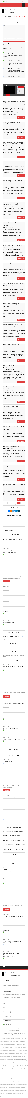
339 (8, 505)
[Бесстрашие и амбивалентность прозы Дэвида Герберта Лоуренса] (14, 564)
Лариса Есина (6, 817)
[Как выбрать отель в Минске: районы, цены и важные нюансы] (6, 921)
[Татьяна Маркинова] (14, 773)
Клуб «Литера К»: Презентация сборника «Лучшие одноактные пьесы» (16, 975)
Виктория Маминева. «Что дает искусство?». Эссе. (14, 485)
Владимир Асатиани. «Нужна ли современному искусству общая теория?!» (13, 304)
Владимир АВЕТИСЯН (8, 365)
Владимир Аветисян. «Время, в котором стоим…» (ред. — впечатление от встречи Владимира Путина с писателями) (13, 346)
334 (15, 503)
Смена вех (5, 588)
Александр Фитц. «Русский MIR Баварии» (13, 283)
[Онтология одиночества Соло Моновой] (6, 11)
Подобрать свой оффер (8, 530)
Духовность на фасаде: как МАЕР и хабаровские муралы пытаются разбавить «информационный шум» (13, 63)
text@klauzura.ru (9, 1015)
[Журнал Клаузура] (6, 2)
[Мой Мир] (15, 511)
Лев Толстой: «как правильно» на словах (12, 599)
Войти (4, 867)
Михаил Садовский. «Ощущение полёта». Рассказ (14, 739)
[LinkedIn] (17, 511)
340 (11, 505)
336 (22, 503)
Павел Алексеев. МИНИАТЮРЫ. (11, 446)
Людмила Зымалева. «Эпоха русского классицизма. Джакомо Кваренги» (12, 203)
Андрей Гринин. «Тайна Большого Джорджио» (11, 407)
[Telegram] (13, 511)
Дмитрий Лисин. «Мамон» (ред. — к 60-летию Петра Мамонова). (12, 325)
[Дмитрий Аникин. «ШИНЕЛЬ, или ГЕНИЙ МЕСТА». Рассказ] (14, 680)
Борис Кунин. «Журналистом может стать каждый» (13, 264)
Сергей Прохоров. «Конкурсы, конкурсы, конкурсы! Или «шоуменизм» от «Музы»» (13, 143)
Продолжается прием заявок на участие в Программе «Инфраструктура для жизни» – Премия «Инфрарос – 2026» (12, 955)
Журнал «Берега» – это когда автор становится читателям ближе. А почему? (13, 55)
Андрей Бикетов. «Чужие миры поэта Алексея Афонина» (12, 123)
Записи (5, 869)
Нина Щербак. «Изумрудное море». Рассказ (12, 728)
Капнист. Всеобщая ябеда (8, 622)
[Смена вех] (6, 591)
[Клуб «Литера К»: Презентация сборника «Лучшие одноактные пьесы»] (6, 974)
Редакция (19, 43)
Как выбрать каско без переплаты (11, 881)
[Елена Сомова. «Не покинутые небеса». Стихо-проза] (6, 721)
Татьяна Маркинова (7, 761)
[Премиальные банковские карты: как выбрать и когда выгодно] (6, 933)
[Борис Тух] (6, 805)
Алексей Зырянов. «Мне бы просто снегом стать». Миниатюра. (13, 427)
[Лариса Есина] (6, 821)
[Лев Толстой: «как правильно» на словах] (6, 602)
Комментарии (7, 871)
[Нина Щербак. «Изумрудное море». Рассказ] (6, 731)
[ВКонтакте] (9, 511)
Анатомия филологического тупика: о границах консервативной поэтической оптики (14, 835)
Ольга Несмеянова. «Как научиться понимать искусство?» (14, 387)
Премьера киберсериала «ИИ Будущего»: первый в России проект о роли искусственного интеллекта (14, 72)
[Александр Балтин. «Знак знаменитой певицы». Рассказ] (6, 708)
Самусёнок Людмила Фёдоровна (10, 813)
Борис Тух (5, 802)
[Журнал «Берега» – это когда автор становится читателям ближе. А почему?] (5, 53)
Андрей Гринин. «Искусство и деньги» (12, 245)
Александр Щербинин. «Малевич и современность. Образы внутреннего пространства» (12, 224)
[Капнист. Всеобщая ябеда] (6, 625)
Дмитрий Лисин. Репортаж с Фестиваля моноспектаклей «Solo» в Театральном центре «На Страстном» (12, 182)
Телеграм (23, 1)
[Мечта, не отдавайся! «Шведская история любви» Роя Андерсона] (14, 33)
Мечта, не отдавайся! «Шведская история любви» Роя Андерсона (13, 39)
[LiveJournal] (19, 511)
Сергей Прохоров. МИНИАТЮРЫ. (11, 466)
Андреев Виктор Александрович (10, 797)
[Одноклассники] (11, 511)
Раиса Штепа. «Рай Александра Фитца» (12, 162)
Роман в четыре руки (19, 831)
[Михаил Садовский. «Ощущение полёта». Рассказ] (6, 742)
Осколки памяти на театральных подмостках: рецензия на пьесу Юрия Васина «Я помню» (14, 47)
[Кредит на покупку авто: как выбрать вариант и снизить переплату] (6, 946)
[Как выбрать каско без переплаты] (14, 893)
